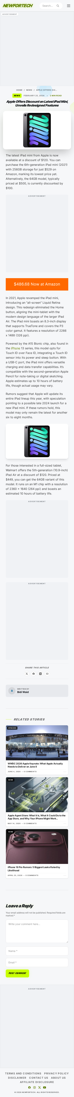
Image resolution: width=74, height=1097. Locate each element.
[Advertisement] (37, 49)
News (29, 90)
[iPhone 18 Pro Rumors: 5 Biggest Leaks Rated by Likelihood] (37, 853)
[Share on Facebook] (33, 673)
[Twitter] (39, 1087)
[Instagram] (34, 1087)
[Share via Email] (47, 673)
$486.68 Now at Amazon (37, 284)
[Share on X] (26, 673)
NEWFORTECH (17, 5)
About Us (58, 1077)
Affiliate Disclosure (37, 1082)
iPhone (15, 348)
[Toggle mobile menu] (69, 6)
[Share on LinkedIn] (40, 673)
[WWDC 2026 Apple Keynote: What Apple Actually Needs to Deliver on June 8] (37, 750)
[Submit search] (58, 6)
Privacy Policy (56, 1073)
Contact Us (38, 1077)
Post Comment (17, 973)
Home (19, 90)
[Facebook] (29, 1087)
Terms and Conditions (23, 1073)
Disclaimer (17, 1077)
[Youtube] (44, 1087)
